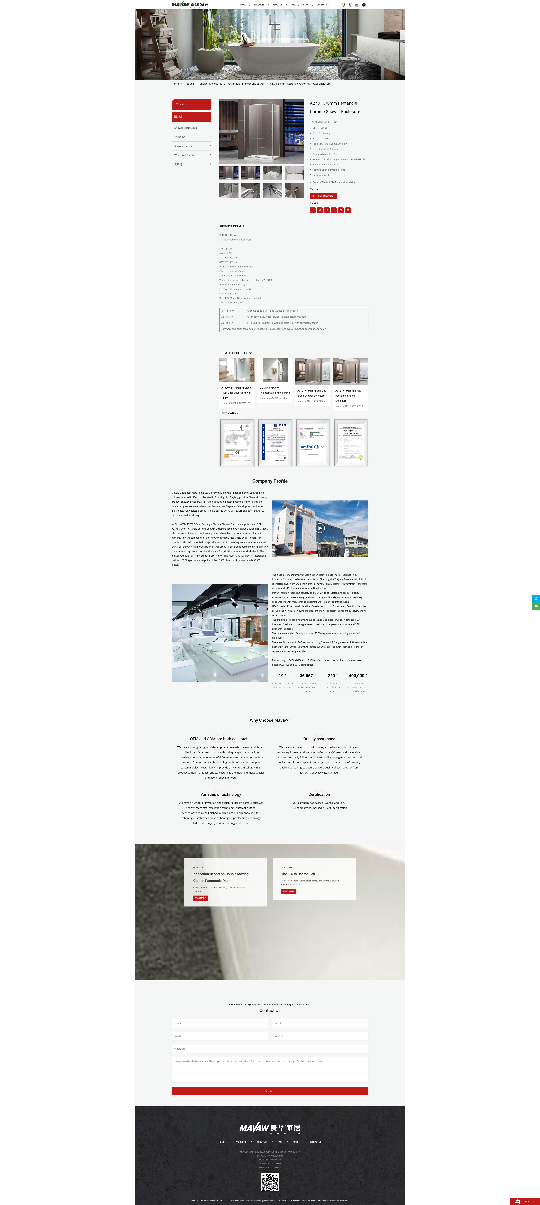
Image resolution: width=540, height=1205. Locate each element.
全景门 (178, 164)
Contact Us (323, 5)
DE (350, 5)
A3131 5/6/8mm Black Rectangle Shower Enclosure (310, 395)
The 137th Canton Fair (210, 874)
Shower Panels (183, 146)
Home (243, 5)
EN (344, 5)
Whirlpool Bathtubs (185, 155)
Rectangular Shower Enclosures (246, 83)
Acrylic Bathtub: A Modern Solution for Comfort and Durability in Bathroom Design (310, 880)
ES (357, 5)
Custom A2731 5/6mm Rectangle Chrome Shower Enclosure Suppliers (313, 1201)
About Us (277, 5)
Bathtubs (179, 137)
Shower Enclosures (211, 83)
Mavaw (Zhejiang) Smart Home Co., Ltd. (210, 1201)
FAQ (293, 5)
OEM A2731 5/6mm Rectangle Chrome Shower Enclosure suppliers (216, 524)
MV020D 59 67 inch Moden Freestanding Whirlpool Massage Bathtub (350, 395)
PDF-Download (325, 196)
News (306, 5)
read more (200, 891)
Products (259, 5)
